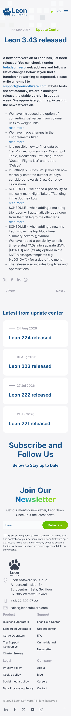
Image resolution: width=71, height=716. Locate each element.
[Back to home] (15, 12)
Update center (46, 628)
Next (59, 291)
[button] (52, 12)
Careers (42, 681)
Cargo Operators (14, 635)
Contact (42, 688)
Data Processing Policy (18, 688)
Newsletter (44, 649)
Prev (11, 291)
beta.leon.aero (14, 67)
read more (16, 128)
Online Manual (46, 642)
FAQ (39, 635)
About (41, 667)
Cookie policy (12, 674)
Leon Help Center (48, 621)
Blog (40, 674)
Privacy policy (43, 542)
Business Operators (16, 621)
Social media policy (16, 681)
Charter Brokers (13, 653)
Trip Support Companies (11, 644)
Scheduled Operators (17, 628)
